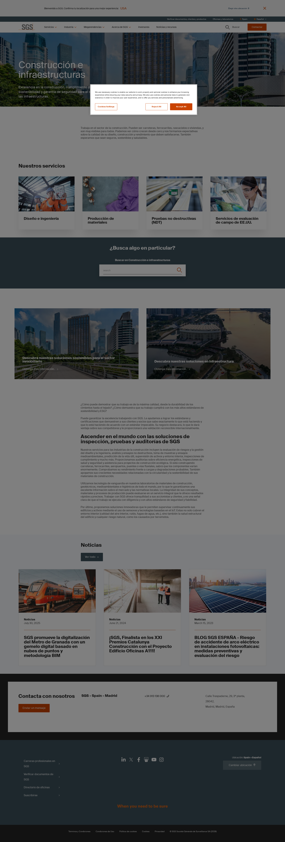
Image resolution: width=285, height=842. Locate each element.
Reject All (156, 106)
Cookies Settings (106, 106)
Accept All (181, 106)
